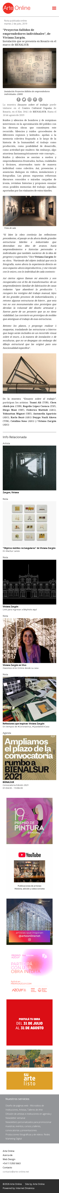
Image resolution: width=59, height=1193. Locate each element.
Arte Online (8, 1151)
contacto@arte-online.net (16, 1171)
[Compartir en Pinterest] (35, 99)
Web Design (9, 1159)
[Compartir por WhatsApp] (40, 99)
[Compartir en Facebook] (19, 99)
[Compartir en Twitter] (24, 99)
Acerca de (7, 1155)
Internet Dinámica (25, 1188)
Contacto (7, 1167)
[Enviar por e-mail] (29, 99)
